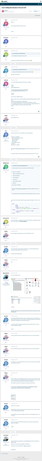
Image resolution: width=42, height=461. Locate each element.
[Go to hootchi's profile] (6, 54)
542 (6, 444)
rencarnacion (6, 218)
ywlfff (6, 66)
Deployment (12, 11)
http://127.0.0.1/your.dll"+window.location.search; (20, 89)
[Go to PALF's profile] (3, 11)
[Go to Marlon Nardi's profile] (6, 276)
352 (6, 124)
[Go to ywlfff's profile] (6, 70)
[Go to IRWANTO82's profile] (6, 166)
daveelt (6, 246)
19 (6, 59)
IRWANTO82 (6, 163)
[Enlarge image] (31, 60)
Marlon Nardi (6, 273)
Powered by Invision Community (21, 459)
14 (6, 255)
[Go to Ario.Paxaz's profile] (6, 439)
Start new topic (37, 15)
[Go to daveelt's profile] (6, 250)
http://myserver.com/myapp (20, 148)
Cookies (23, 457)
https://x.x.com (13, 442)
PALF (7, 10)
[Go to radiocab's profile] (6, 83)
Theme (19, 457)
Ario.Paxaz (5, 435)
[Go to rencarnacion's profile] (6, 221)
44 (6, 46)
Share (31, 11)
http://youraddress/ (23, 221)
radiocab (6, 80)
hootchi (6, 50)
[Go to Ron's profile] (6, 134)
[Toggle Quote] (12, 53)
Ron (6, 130)
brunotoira (5, 37)
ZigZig (5, 115)
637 (6, 227)
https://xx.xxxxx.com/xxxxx (19, 410)
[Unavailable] (13, 397)
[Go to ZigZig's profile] (6, 119)
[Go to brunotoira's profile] (6, 41)
